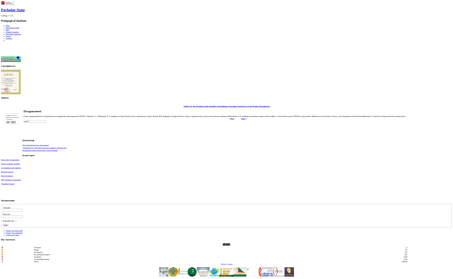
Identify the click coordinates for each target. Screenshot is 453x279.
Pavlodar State (13, 10)
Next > (244, 119)
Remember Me (8, 221)
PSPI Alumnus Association (11, 180)
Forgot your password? (14, 231)
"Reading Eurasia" (8, 184)
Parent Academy (7, 176)
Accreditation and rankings (11, 168)
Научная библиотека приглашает (36, 145)
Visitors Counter (226, 264)
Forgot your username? (14, 233)
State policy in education (10, 160)
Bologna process (7, 172)
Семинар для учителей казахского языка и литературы (44, 148)
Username (6, 208)
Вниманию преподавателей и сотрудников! (40, 150)
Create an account (12, 235)
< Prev (231, 119)
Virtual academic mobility (10, 164)
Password (6, 214)
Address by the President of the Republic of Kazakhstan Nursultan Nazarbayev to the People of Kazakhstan (226, 106)
